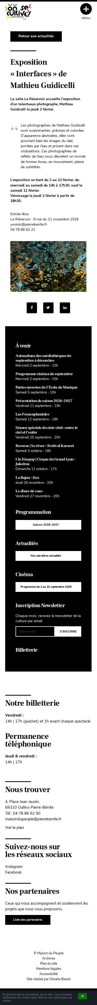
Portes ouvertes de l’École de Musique (47, 387)
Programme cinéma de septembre (44, 373)
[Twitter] (48, 307)
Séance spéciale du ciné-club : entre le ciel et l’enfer (47, 430)
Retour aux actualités (36, 36)
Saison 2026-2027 (46, 525)
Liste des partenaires (27, 920)
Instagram (14, 866)
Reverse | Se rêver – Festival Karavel (45, 445)
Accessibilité (48, 974)
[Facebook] (32, 307)
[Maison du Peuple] (18, 12)
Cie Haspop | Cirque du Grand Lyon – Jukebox (46, 461)
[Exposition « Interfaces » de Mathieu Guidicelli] (65, 307)
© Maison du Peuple (49, 953)
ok (82, 996)
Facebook (13, 872)
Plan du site (48, 963)
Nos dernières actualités (46, 556)
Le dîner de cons (29, 491)
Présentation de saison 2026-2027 (44, 400)
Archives (48, 958)
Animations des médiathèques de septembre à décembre (43, 358)
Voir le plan (14, 827)
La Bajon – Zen (27, 477)
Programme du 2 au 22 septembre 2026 (46, 587)
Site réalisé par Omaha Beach (49, 979)
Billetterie (27, 650)
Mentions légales (48, 968)
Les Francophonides (32, 414)
